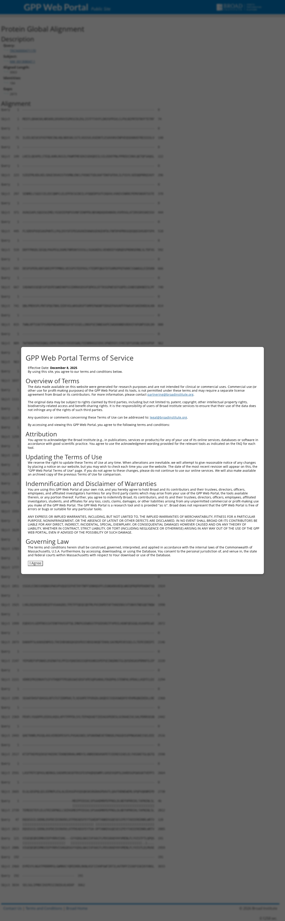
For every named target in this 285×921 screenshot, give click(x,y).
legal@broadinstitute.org (168, 417)
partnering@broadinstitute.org (170, 394)
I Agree (35, 563)
